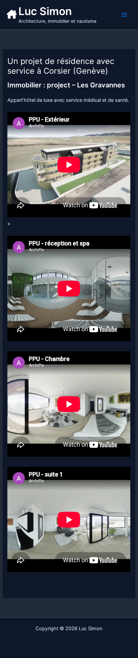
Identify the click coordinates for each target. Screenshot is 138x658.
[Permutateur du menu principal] (124, 15)
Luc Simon (45, 11)
